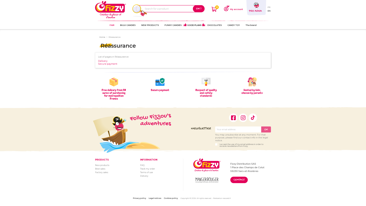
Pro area (255, 11)
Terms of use (146, 172)
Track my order (147, 169)
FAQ (142, 165)
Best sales (100, 169)
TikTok (252, 117)
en (269, 10)
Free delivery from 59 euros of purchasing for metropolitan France (114, 94)
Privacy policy (139, 198)
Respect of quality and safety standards (206, 92)
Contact (239, 180)
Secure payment (107, 64)
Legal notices (155, 198)
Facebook (233, 117)
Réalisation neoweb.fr (222, 198)
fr (269, 7)
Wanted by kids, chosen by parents (252, 91)
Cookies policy (171, 198)
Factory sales (101, 172)
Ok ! (198, 9)
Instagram (243, 117)
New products (102, 165)
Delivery (103, 61)
